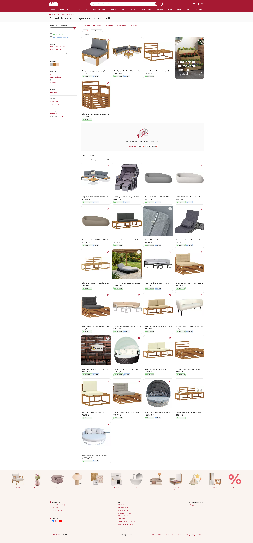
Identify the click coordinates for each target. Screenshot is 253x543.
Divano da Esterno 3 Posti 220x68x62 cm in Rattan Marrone (103, 369)
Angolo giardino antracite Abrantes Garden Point (99, 197)
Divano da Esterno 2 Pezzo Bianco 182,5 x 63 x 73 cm (100, 283)
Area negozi (122, 518)
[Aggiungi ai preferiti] (108, 39)
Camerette (195, 487)
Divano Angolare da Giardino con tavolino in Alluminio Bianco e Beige (137, 326)
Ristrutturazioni (97, 487)
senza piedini (55, 104)
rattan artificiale (56, 77)
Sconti (235, 487)
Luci (77, 487)
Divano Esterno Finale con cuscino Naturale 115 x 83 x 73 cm (103, 326)
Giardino (56, 14)
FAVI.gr (193, 535)
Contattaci (55, 507)
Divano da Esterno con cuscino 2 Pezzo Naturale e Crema (165, 369)
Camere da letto (175, 488)
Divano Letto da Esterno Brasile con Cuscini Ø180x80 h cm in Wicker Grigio (171, 412)
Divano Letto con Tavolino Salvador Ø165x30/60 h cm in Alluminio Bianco (107, 455)
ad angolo (53, 92)
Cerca (159, 4)
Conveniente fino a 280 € (59, 47)
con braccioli (54, 114)
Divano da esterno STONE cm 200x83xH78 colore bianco (196, 197)
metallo (53, 83)
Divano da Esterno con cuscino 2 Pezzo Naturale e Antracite (134, 240)
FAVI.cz (137, 535)
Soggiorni (156, 487)
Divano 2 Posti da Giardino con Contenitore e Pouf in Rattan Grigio (168, 240)
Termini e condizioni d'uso (127, 521)
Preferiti (99, 26)
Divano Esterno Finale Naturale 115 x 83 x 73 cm (161, 71)
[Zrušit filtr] (55, 79)
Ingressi (215, 487)
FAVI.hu (161, 535)
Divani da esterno (68, 14)
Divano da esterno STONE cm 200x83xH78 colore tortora (102, 240)
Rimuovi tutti (132, 146)
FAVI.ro (155, 535)
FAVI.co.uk (180, 535)
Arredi (18, 487)
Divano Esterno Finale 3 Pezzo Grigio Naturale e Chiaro (132, 412)
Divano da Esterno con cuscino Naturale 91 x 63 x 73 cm (101, 412)
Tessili (57, 487)
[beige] (57, 64)
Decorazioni (38, 487)
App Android (195, 505)
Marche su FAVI (123, 510)
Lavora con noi (57, 510)
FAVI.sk (143, 535)
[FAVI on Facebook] (53, 521)
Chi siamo (121, 505)
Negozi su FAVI (123, 507)
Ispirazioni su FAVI (124, 513)
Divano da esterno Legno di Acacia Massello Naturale (100, 114)
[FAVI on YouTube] (60, 521)
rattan (52, 74)
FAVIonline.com (57, 535)
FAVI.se (173, 535)
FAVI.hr (167, 535)
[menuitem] (53, 10)
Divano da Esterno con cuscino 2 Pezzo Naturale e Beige (164, 326)
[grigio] (51, 64)
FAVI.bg (187, 535)
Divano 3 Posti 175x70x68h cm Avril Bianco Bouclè (193, 326)
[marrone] (54, 64)
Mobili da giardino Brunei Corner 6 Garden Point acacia (132, 71)
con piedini (54, 101)
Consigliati (86, 26)
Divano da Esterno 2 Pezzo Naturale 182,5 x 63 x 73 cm (195, 412)
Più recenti (109, 26)
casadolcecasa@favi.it (61, 505)
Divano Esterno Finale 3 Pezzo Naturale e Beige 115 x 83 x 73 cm (198, 283)
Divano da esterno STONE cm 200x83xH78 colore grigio (164, 197)
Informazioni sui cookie (126, 524)
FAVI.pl (149, 535)
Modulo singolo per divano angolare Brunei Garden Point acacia (104, 71)
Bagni (136, 487)
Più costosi (134, 26)
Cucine (116, 487)
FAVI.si (199, 535)
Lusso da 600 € (55, 49)
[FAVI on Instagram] (56, 521)
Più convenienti (121, 26)
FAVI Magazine (123, 516)
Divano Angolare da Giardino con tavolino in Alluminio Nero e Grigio (168, 283)
